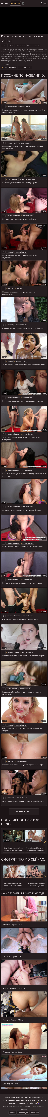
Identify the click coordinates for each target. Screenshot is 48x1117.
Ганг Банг (11, 288)
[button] (45, 841)
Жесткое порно (21, 361)
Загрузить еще (22, 812)
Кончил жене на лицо (27, 179)
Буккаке (10, 252)
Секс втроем (12, 143)
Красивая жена (12, 179)
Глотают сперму (13, 652)
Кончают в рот (26, 67)
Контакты (35, 1113)
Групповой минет (14, 216)
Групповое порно (10, 67)
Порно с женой (25, 689)
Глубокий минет (27, 216)
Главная (12, 1113)
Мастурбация (12, 106)
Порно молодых (24, 106)
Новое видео (23, 1113)
